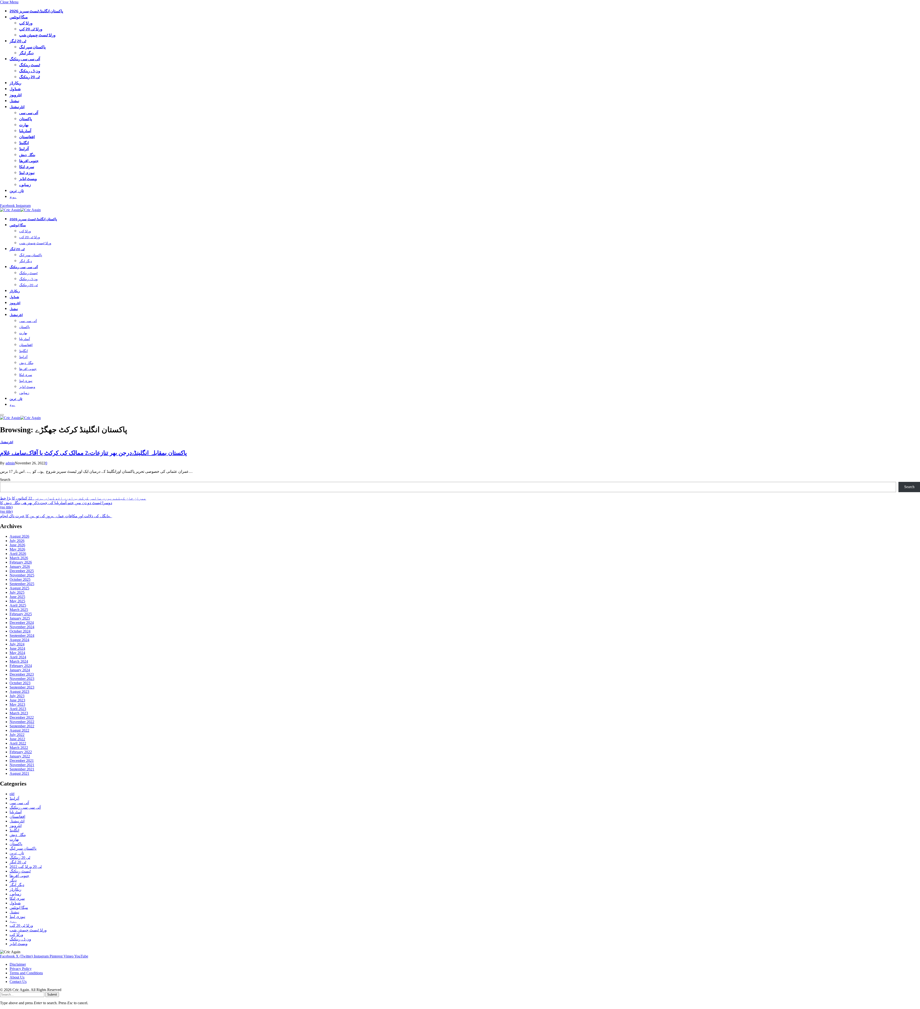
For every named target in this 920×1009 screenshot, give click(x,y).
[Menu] (2, 415)
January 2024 (20, 670)
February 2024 (21, 666)
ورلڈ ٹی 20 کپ (30, 29)
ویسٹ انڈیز (28, 179)
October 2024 (20, 631)
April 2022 (18, 743)
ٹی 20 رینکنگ (29, 77)
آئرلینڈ (24, 149)
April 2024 (18, 657)
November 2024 (22, 627)
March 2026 (19, 558)
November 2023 (22, 679)
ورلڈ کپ (26, 23)
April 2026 (18, 554)
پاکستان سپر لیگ (32, 47)
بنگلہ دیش (27, 155)
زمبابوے (25, 185)
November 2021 (22, 765)
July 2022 (17, 735)
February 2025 (21, 614)
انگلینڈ (24, 143)
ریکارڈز (15, 83)
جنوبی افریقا (29, 161)
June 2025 (17, 597)
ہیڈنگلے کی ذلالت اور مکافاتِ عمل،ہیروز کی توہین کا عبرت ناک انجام (56, 516)
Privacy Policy (21, 969)
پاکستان (25, 119)
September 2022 (22, 726)
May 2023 (17, 704)
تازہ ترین (17, 191)
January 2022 (20, 756)
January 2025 (20, 618)
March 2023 (19, 713)
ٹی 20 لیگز (18, 41)
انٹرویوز (16, 95)
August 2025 (19, 588)
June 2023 (17, 700)
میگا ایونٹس (19, 17)
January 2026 (20, 566)
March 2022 (19, 748)
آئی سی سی (28, 113)
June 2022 (17, 739)
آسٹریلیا (25, 131)
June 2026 (17, 545)
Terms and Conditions (26, 973)
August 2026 (19, 536)
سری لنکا (26, 167)
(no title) (6, 507)
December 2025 (22, 571)
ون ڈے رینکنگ (29, 71)
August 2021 (19, 773)
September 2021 (22, 769)
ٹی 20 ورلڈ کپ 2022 (26, 867)
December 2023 (22, 674)
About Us (17, 977)
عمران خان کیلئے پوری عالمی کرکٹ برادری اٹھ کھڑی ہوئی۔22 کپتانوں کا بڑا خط (73, 498)
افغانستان (27, 137)
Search (5, 480)
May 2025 (17, 601)
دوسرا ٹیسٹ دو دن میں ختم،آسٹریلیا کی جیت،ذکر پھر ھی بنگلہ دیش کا (56, 503)
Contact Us (18, 982)
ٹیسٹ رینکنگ (29, 65)
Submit (52, 994)
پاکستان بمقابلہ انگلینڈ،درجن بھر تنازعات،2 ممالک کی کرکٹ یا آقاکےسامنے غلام (93, 453)
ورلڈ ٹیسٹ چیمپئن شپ (37, 35)
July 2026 (17, 541)
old (12, 794)
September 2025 (22, 584)
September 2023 (22, 687)
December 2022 (22, 717)
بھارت (24, 125)
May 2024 (17, 653)
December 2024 (22, 623)
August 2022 (19, 730)
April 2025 (18, 605)
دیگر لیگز (26, 53)
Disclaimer (18, 964)
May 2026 (17, 549)
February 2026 (21, 562)
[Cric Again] (21, 210)
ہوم (13, 197)
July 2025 (17, 592)
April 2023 (18, 709)
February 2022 (21, 752)
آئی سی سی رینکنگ (25, 59)
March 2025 (19, 610)
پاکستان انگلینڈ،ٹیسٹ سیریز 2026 (36, 11)
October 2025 (20, 579)
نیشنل (14, 101)
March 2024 (19, 661)
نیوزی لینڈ (26, 173)
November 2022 (22, 722)
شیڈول (15, 89)
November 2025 (22, 575)
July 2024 (17, 644)
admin (10, 463)
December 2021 (22, 760)
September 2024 (22, 635)
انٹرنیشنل (17, 107)
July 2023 (17, 696)
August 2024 (19, 640)
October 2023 (20, 683)
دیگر (13, 880)
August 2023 (19, 692)
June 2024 (17, 648)
